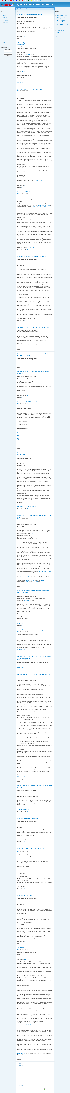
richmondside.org (27, 54)
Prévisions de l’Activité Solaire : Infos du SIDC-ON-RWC (33, 674)
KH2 (18, 435)
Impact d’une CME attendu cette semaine (29, 192)
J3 (17, 429)
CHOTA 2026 (21, 948)
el (6, 27)
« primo (20, 1063)
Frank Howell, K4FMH (21, 1053)
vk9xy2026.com (39, 180)
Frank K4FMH (26, 959)
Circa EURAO (5, 15)
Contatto (4, 44)
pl (6, 37)
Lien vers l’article (20, 80)
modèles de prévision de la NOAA (43, 205)
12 (19, 1080)
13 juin (36, 529)
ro (6, 40)
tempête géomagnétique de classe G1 (40, 206)
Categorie (6, 22)
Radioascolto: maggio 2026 (62, 29)
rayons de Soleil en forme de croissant (45, 571)
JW (18, 439)
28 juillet (41, 529)
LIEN (18, 620)
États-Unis (43, 580)
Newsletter (54, 2)
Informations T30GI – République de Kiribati (30, 14)
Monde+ (36, 581)
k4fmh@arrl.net (47, 1054)
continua (57, 36)
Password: (8, 52)
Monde (27, 581)
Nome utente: (8, 49)
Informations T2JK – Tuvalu (25, 895)
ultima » (20, 1087)
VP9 (18, 443)
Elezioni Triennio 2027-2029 (62, 15)
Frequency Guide (38, 2)
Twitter (66, 2)
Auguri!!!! (58, 34)
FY (17, 438)
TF (20, 443)
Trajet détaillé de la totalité (30, 580)
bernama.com (26, 600)
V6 (17, 431)
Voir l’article (23, 71)
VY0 (18, 432)
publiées (47, 216)
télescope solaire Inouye (44, 221)
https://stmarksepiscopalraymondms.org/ (28, 1024)
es (6, 30)
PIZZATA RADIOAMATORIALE (62, 30)
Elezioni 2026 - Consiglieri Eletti (62, 13)
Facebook (60, 2)
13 (19, 1082)
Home (4, 13)
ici (49, 301)
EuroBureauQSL (46, 2)
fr (21, 38)
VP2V (18, 434)
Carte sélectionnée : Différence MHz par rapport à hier (33, 327)
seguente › (21, 1085)
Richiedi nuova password (7, 56)
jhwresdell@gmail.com (26, 991)
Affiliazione (5, 17)
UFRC (18, 46)
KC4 (18, 436)
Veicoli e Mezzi (59, 32)
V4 (17, 442)
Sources (5, 42)
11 (19, 1078)
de (6, 25)
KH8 (18, 441)
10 (19, 1077)
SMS (18, 209)
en (6, 29)
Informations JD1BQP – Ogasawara (27, 818)
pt (6, 39)
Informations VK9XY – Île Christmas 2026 (29, 89)
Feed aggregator (6, 20)
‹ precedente (21, 1065)
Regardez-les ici (31, 247)
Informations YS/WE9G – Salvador (27, 402)
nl (6, 35)
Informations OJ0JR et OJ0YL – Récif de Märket (31, 256)
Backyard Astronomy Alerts (25, 576)
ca (6, 24)
